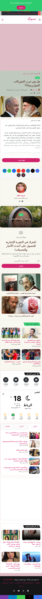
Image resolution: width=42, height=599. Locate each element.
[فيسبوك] (37, 171)
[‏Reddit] (19, 171)
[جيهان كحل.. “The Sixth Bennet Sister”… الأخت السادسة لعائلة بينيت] (11, 557)
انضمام (21, 7)
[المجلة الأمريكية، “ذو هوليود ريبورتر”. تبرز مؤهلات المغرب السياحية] (34, 461)
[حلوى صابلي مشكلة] (34, 452)
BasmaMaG (6, 579)
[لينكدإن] (28, 171)
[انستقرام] (19, 201)
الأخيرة (21, 426)
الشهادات (37, 583)
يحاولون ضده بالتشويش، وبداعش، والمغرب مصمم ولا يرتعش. (32, 342)
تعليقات (7, 426)
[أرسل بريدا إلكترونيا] (31, 90)
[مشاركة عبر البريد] (23, 175)
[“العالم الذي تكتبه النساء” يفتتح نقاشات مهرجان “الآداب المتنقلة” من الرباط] (11, 535)
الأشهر (35, 426)
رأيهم (24, 73)
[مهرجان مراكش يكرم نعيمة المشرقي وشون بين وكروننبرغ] (34, 444)
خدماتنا (11, 583)
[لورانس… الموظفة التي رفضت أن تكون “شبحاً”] (31, 535)
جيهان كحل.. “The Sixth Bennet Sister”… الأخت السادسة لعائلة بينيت (13, 566)
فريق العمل (5, 583)
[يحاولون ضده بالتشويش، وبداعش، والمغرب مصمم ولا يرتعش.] (31, 333)
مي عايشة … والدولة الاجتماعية (21, 219)
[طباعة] (19, 175)
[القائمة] (40, 20)
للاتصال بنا (17, 583)
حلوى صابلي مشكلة (22, 450)
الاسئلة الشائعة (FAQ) (28, 583)
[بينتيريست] (23, 171)
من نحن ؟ (21, 586)
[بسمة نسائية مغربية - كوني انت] (32, 20)
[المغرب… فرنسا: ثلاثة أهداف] (11, 354)
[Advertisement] (21, 47)
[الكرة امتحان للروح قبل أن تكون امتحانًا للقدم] (31, 354)
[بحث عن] (2, 20)
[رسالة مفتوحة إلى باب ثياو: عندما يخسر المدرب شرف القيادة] (11, 333)
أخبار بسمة (30, 73)
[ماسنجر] (14, 171)
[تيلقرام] (5, 171)
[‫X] (33, 171)
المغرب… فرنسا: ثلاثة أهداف (12, 361)
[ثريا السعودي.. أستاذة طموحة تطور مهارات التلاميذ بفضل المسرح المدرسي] (34, 470)
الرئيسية (36, 73)
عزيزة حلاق (34, 90)
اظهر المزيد (21, 160)
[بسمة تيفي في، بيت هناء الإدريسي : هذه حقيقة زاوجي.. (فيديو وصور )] (34, 435)
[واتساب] (9, 171)
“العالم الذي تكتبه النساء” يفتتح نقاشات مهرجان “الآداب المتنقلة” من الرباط (11, 544)
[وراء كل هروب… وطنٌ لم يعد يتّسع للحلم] (31, 557)
